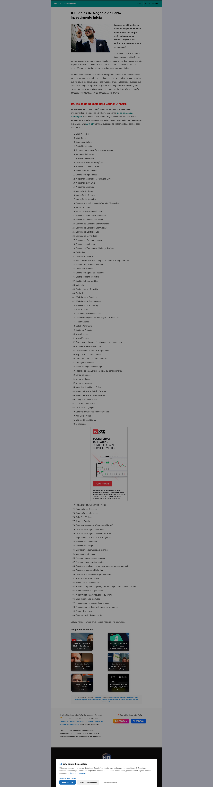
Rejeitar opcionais (110, 782)
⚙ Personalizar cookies (67, 778)
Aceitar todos (67, 782)
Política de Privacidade (77, 773)
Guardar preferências (88, 782)
